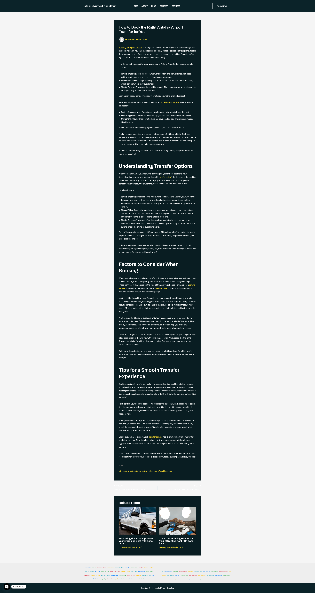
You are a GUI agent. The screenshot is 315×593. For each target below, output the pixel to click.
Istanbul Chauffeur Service (198, 571)
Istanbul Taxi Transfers (218, 575)
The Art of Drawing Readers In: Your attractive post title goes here (176, 541)
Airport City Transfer (148, 567)
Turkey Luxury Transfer (168, 571)
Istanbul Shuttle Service (206, 571)
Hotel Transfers (190, 571)
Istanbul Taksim (134, 571)
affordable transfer (165, 471)
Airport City (104, 579)
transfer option (164, 177)
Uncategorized (125, 547)
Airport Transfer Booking (115, 571)
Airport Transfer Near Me (184, 575)
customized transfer (149, 471)
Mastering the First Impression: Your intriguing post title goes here (137, 541)
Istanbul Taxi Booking (215, 571)
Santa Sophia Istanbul (119, 567)
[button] (181, 6)
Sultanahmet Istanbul (101, 567)
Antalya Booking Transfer (183, 571)
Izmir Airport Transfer (165, 567)
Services (176, 6)
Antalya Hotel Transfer (178, 567)
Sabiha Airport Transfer (125, 571)
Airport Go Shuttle (175, 571)
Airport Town (117, 579)
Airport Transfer (149, 571)
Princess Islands (110, 579)
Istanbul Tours (127, 567)
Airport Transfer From (146, 575)
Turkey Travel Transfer (211, 567)
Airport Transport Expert (201, 575)
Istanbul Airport (87, 575)
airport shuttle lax (134, 471)
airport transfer (135, 47)
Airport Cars (141, 567)
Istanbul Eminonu (114, 575)
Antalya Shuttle (185, 567)
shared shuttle (161, 288)
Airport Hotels (97, 571)
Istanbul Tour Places (131, 575)
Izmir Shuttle (172, 567)
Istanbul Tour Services (140, 579)
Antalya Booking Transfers (220, 567)
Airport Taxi (94, 567)
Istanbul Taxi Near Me (170, 575)
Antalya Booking (191, 567)
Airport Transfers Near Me (193, 575)
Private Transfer (177, 575)
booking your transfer (170, 102)
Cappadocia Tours (122, 575)
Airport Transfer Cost (95, 575)
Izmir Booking (205, 567)
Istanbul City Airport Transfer (223, 571)
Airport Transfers (124, 579)
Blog (153, 6)
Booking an (124, 47)
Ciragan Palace (134, 567)
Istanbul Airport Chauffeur (100, 6)
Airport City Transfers (89, 571)
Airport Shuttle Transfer (105, 575)
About (145, 6)
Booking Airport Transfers (210, 575)
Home (135, 6)
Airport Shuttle (88, 567)
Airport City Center (105, 571)
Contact (164, 6)
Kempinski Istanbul (110, 567)
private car (123, 471)
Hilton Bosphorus (141, 571)
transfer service (155, 437)
